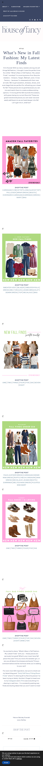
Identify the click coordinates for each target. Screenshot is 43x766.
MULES (19, 290)
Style (21, 48)
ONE (4, 383)
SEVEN (37, 383)
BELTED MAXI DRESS (22, 483)
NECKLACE (28, 293)
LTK (21, 681)
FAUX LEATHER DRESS (12, 475)
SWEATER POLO (32, 288)
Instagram (12, 681)
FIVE (27, 383)
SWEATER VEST (9, 288)
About (4, 6)
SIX (32, 383)
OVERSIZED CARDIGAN (12, 195)
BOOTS (33, 193)
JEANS (26, 290)
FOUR (22, 383)
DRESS (36, 195)
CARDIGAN (6, 190)
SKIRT (19, 198)
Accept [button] (6, 762)
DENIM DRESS (11, 293)
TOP (20, 293)
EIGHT (22, 385)
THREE (15, 383)
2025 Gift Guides (10, 16)
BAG (24, 198)
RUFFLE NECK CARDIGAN (24, 478)
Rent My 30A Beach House (14, 11)
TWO (9, 383)
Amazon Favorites (30, 6)
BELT (12, 290)
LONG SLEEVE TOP (32, 190)
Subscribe (16, 6)
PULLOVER (11, 193)
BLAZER (20, 288)
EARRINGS (27, 195)
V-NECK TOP (18, 190)
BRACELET (34, 290)
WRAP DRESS (22, 193)
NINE (23, 641)
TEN (27, 641)
